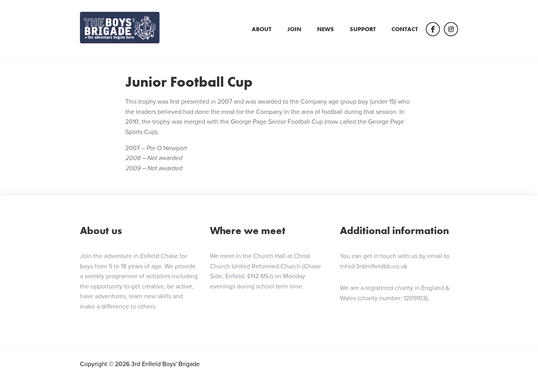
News (325, 29)
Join (294, 29)
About (261, 29)
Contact (404, 29)
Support (363, 29)
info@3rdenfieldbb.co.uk (373, 266)
